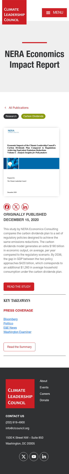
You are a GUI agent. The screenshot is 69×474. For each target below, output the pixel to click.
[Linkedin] (25, 206)
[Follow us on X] (23, 456)
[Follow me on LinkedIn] (44, 456)
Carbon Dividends (33, 116)
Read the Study (19, 287)
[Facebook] (7, 206)
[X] (16, 206)
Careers (45, 394)
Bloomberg (11, 319)
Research (11, 116)
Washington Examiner (17, 332)
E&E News (10, 328)
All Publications (18, 108)
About (43, 381)
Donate (44, 400)
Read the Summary (19, 347)
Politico (8, 323)
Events (44, 387)
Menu (58, 13)
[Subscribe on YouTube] (33, 456)
